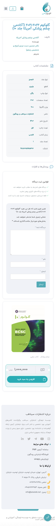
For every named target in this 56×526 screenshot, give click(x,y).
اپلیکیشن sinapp (41, 459)
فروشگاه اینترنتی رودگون (37, 454)
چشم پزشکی (45, 357)
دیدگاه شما (40, 227)
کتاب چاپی (34, 357)
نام (44, 259)
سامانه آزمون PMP (40, 449)
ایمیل (43, 271)
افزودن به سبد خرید (26, 379)
